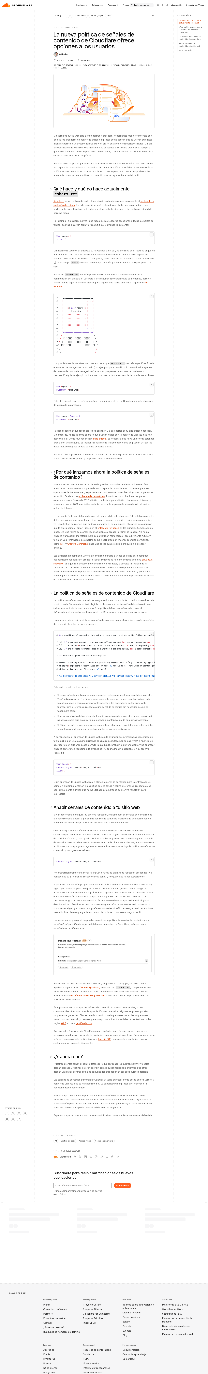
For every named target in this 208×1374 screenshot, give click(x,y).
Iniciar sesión (176, 5)
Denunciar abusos (93, 1372)
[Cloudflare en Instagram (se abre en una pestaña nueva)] (96, 1157)
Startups (47, 1322)
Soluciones (97, 5)
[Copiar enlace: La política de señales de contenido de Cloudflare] (51, 593)
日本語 (133, 65)
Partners (48, 1313)
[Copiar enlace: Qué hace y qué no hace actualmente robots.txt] (51, 189)
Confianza (88, 1354)
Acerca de (48, 1349)
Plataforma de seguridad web (178, 1334)
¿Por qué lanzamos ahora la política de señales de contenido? (190, 29)
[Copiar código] (152, 234)
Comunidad (129, 1358)
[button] (104, 954)
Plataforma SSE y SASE (175, 1304)
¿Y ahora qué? (185, 50)
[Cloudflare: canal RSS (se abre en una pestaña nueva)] (75, 1157)
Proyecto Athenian (93, 1309)
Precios (126, 5)
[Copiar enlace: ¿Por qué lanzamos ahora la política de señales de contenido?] (51, 472)
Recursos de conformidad (97, 1349)
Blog (125, 1335)
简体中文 (149, 65)
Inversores (49, 1358)
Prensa (47, 1363)
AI (67, 15)
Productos (80, 5)
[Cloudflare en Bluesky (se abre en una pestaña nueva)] (107, 1157)
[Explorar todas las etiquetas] (153, 15)
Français (125, 65)
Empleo (47, 1354)
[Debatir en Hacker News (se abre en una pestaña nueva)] (7, 1113)
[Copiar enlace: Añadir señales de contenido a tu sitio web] (51, 807)
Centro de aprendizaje (134, 1354)
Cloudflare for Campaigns (97, 1313)
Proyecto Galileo (92, 1304)
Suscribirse (122, 1185)
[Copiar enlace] (19, 1119)
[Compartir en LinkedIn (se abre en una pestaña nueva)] (19, 1113)
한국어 (141, 65)
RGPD (86, 1358)
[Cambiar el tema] (163, 5)
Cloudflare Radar (132, 1312)
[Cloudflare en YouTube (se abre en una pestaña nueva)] (91, 1157)
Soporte (127, 1326)
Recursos (112, 5)
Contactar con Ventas (195, 5)
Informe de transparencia (96, 1368)
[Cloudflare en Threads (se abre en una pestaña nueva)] (112, 1157)
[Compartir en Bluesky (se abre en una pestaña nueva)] (25, 1113)
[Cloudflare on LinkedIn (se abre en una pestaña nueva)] (85, 1157)
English (106, 65)
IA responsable (91, 1363)
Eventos (127, 1330)
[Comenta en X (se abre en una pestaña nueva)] (13, 1113)
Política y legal (96, 15)
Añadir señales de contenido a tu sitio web (189, 44)
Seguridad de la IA (172, 1313)
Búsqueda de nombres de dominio (61, 1331)
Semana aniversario (104, 1141)
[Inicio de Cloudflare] (17, 5)
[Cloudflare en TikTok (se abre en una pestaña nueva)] (118, 1157)
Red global (49, 1372)
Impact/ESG (89, 1322)
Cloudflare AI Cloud (172, 1309)
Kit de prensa (50, 1368)
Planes (47, 1304)
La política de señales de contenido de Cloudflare (190, 37)
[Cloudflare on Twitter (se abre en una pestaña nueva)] (80, 1157)
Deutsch (115, 65)
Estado (126, 1321)
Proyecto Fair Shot (93, 1318)
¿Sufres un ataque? (53, 1327)
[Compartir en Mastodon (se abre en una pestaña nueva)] (7, 1119)
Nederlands (60, 68)
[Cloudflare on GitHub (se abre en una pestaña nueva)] (101, 1157)
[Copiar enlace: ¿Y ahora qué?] (51, 1056)
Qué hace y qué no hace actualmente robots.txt (190, 21)
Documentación (131, 1349)
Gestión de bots (79, 15)
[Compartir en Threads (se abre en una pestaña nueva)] (13, 1119)
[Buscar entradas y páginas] (167, 5)
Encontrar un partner (55, 1318)
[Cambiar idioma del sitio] (158, 5)
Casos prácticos (131, 1317)
